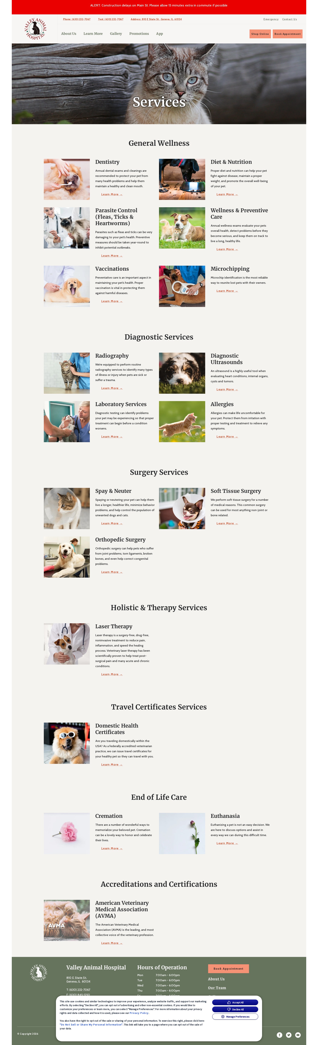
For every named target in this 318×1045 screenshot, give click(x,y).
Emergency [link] (271, 19)
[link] (35, 29)
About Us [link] (216, 979)
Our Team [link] (217, 988)
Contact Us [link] (289, 19)
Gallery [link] (116, 34)
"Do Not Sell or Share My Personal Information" (91, 1024)
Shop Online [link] (260, 34)
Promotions (139, 34)
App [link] (159, 34)
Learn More (93, 34)
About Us (68, 34)
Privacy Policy (139, 1013)
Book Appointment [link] (288, 34)
